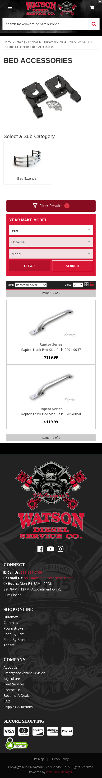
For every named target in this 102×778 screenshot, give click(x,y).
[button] (51, 24)
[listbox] (51, 230)
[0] (92, 8)
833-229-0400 (31, 572)
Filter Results (53, 205)
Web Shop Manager (59, 772)
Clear (29, 265)
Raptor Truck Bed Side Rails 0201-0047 (51, 349)
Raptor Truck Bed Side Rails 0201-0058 (51, 414)
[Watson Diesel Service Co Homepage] (51, 8)
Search (72, 265)
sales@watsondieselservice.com (49, 578)
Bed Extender (27, 178)
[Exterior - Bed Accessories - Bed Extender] (27, 160)
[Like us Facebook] (40, 550)
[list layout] (92, 285)
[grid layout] (86, 285)
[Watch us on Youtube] (50, 550)
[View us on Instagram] (61, 550)
